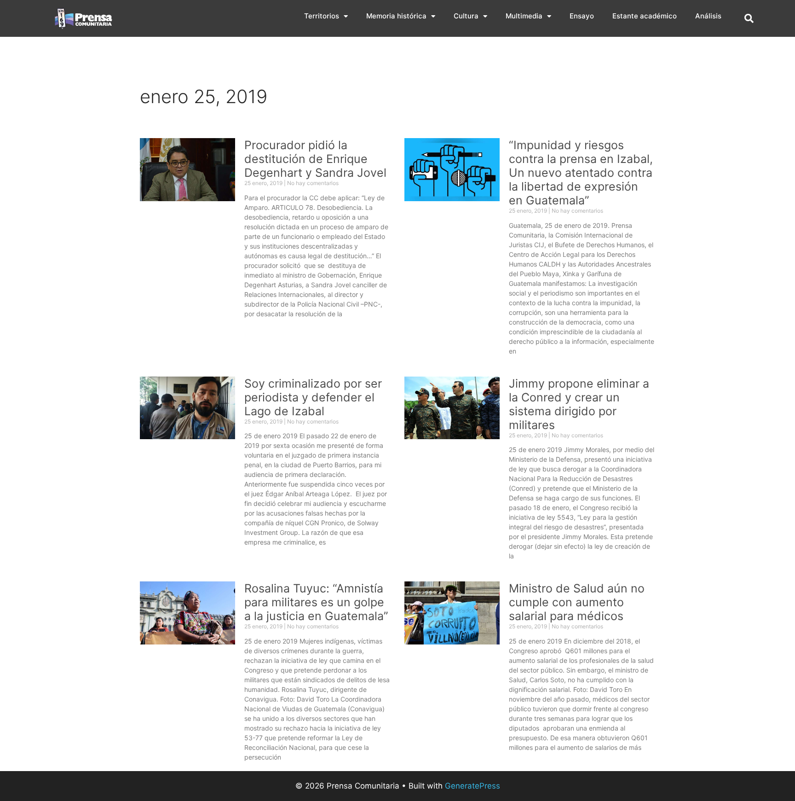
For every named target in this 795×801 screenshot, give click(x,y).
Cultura (466, 16)
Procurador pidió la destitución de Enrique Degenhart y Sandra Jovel (315, 159)
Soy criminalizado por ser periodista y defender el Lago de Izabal (313, 397)
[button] (749, 18)
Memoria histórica (396, 16)
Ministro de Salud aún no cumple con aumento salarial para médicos (577, 602)
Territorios (321, 16)
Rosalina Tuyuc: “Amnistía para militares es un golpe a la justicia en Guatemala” (316, 602)
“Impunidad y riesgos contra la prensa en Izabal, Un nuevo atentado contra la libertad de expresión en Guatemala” (581, 172)
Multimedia (524, 16)
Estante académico (644, 16)
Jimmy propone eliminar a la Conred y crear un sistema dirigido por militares (579, 404)
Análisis (708, 16)
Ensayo (582, 16)
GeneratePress (472, 785)
